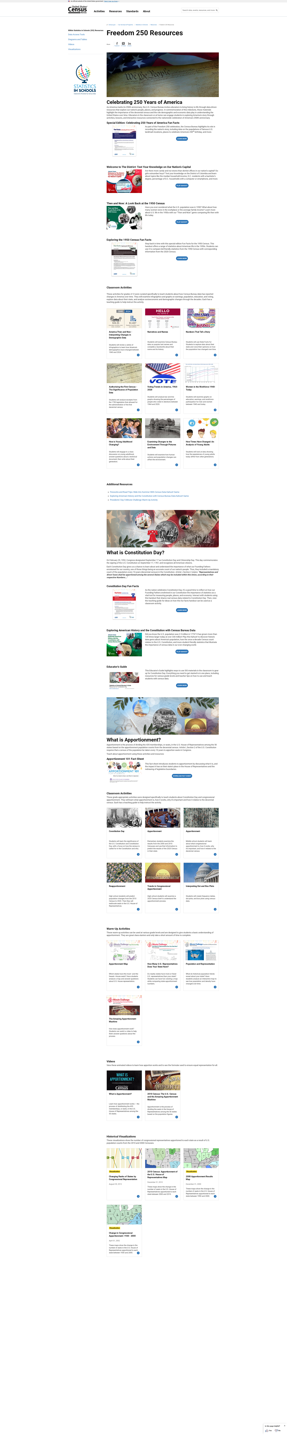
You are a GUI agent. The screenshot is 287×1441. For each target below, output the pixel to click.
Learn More (182, 139)
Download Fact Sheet (182, 776)
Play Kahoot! (182, 185)
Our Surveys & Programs (125, 25)
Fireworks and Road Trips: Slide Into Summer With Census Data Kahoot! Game (145, 492)
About (146, 11)
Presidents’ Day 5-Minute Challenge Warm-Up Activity (134, 500)
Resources (115, 11)
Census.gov (112, 25)
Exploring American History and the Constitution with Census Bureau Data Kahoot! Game (149, 496)
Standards (132, 11)
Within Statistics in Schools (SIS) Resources (85, 30)
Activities (99, 11)
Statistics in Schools (142, 25)
